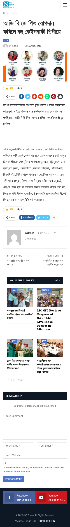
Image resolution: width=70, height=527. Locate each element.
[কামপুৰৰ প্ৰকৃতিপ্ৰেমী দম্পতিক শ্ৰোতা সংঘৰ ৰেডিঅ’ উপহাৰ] (20, 297)
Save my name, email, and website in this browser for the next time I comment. (34, 469)
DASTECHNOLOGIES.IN (43, 521)
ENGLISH (46, 290)
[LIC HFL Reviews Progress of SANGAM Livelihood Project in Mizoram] (50, 297)
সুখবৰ (6, 40)
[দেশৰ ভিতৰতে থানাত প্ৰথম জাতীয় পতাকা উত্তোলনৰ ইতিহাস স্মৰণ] (20, 348)
